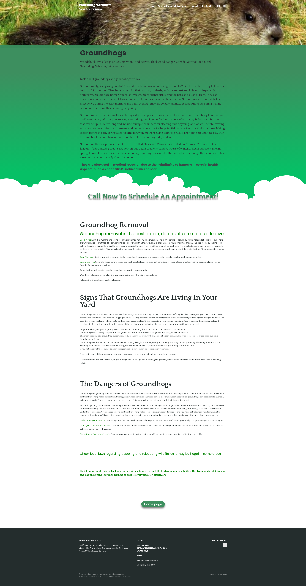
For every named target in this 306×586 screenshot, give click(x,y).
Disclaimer (223, 574)
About (194, 6)
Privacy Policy (212, 574)
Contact (206, 6)
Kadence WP (120, 574)
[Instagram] (224, 6)
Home (151, 6)
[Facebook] (218, 6)
